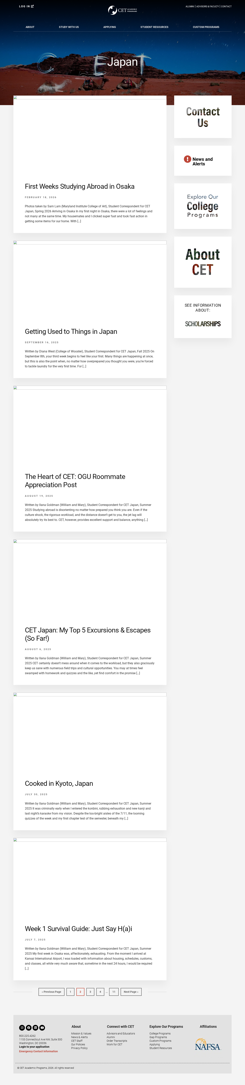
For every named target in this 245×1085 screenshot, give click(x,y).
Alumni (190, 6)
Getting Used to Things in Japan (71, 332)
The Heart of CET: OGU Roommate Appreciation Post (75, 481)
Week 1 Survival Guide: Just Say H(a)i (78, 929)
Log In (25, 6)
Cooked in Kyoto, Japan (59, 783)
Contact (226, 6)
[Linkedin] (35, 1028)
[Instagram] (22, 1028)
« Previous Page (51, 990)
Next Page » (131, 990)
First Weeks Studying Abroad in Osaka (80, 186)
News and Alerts (203, 162)
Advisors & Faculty (207, 6)
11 (115, 990)
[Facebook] (29, 1028)
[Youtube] (42, 1028)
